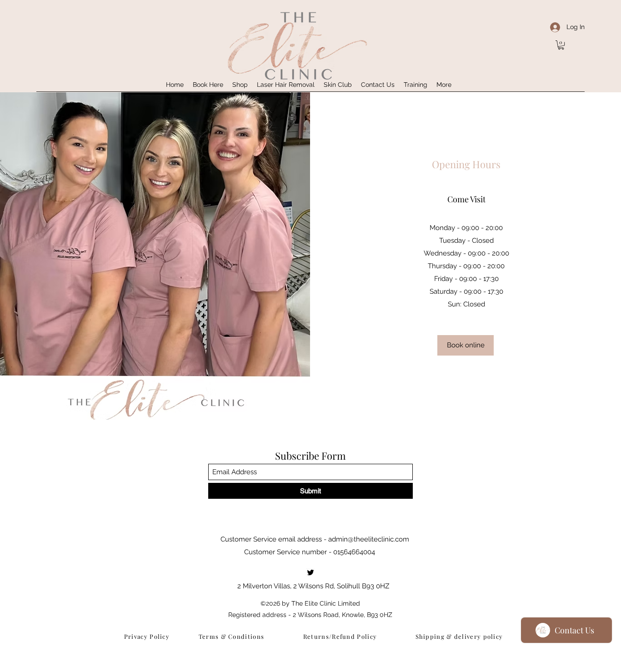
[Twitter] (310, 572)
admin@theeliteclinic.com (368, 539)
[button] (561, 45)
